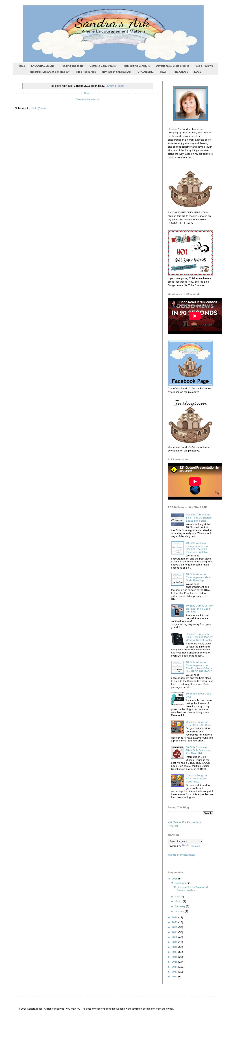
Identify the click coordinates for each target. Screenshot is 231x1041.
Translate (194, 845)
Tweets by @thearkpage (182, 854)
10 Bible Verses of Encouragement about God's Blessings (198, 577)
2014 (175, 966)
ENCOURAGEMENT (43, 65)
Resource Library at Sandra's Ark (50, 71)
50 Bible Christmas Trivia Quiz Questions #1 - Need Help (198, 750)
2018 (175, 947)
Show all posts (115, 85)
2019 (175, 942)
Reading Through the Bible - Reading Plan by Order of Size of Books (199, 637)
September (181, 882)
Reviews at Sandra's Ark (116, 71)
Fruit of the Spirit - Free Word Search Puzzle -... (191, 889)
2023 (175, 922)
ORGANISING (146, 71)
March (179, 901)
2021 (175, 932)
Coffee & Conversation (103, 65)
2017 (175, 951)
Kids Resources (86, 71)
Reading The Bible (72, 65)
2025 (175, 878)
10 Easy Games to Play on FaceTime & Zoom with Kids (199, 608)
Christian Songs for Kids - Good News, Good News (197, 778)
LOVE (197, 71)
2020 (175, 937)
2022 (175, 927)
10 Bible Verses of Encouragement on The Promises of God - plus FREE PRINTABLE (199, 667)
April (178, 896)
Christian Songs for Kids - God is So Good (198, 723)
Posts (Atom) (38, 108)
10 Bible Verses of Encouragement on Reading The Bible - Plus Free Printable (197, 547)
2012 (175, 976)
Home (21, 65)
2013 (175, 971)
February (180, 906)
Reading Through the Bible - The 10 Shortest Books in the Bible (199, 517)
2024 (175, 917)
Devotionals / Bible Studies (172, 65)
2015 (175, 961)
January (180, 911)
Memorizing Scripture (137, 65)
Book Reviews (204, 65)
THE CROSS (180, 71)
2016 (175, 956)
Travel (163, 71)
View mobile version (87, 99)
